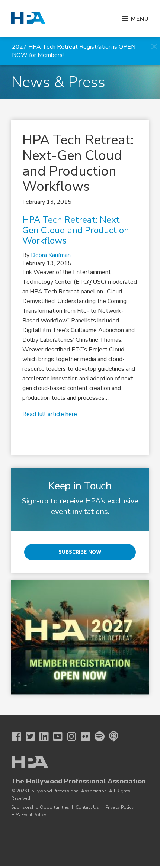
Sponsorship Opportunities (40, 807)
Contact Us (87, 807)
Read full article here (49, 414)
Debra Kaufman (51, 255)
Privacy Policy (119, 807)
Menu (140, 19)
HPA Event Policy (28, 815)
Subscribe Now (80, 552)
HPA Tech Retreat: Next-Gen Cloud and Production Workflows (75, 230)
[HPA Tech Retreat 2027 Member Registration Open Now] (80, 637)
